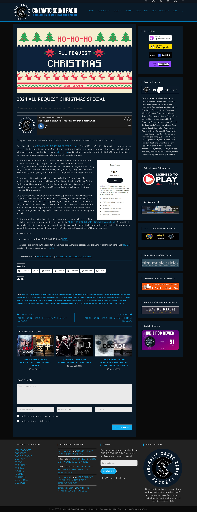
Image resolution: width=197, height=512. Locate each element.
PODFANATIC (21, 465)
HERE (125, 244)
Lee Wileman (72, 300)
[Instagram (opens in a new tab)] (168, 1)
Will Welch (119, 303)
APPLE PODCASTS (45, 256)
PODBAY (18, 462)
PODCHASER (75, 256)
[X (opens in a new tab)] (146, 1)
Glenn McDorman (69, 297)
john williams (60, 300)
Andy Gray (25, 295)
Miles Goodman (95, 300)
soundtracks (54, 303)
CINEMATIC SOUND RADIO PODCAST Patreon (56, 146)
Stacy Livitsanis (81, 303)
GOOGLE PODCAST (23, 456)
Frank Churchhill (54, 297)
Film (25, 297)
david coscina (90, 295)
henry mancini (108, 297)
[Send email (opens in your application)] (181, 1)
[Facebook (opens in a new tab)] (153, 1)
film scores (41, 297)
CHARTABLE (20, 482)
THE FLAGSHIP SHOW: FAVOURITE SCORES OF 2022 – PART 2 (35, 362)
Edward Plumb (103, 295)
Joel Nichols (49, 300)
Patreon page (62, 152)
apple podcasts (65, 295)
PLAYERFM (19, 471)
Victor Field (109, 303)
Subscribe (108, 471)
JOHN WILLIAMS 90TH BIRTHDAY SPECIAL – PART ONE (74, 361)
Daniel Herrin (78, 295)
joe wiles (39, 300)
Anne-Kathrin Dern (51, 295)
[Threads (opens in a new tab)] (160, 1)
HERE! (65, 239)
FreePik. (50, 247)
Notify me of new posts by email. (36, 421)
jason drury (119, 297)
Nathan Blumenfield (110, 300)
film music (32, 297)
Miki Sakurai (83, 300)
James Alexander (65, 451)
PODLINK (87, 256)
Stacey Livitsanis (67, 303)
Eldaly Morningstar (117, 295)
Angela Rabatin (36, 295)
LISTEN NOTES (21, 480)
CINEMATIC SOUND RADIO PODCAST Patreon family (92, 222)
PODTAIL (19, 473)
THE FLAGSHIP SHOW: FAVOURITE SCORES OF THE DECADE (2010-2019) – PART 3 (113, 362)
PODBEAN (19, 468)
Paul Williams (29, 303)
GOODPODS (61, 256)
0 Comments (77, 108)
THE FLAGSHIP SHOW (55, 108)
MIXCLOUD (20, 459)
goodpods (82, 297)
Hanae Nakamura (94, 297)
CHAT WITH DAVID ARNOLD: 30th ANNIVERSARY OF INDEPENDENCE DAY (75, 469)
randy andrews (42, 303)
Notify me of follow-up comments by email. (40, 416)
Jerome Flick (30, 300)
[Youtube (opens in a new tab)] (175, 1)
